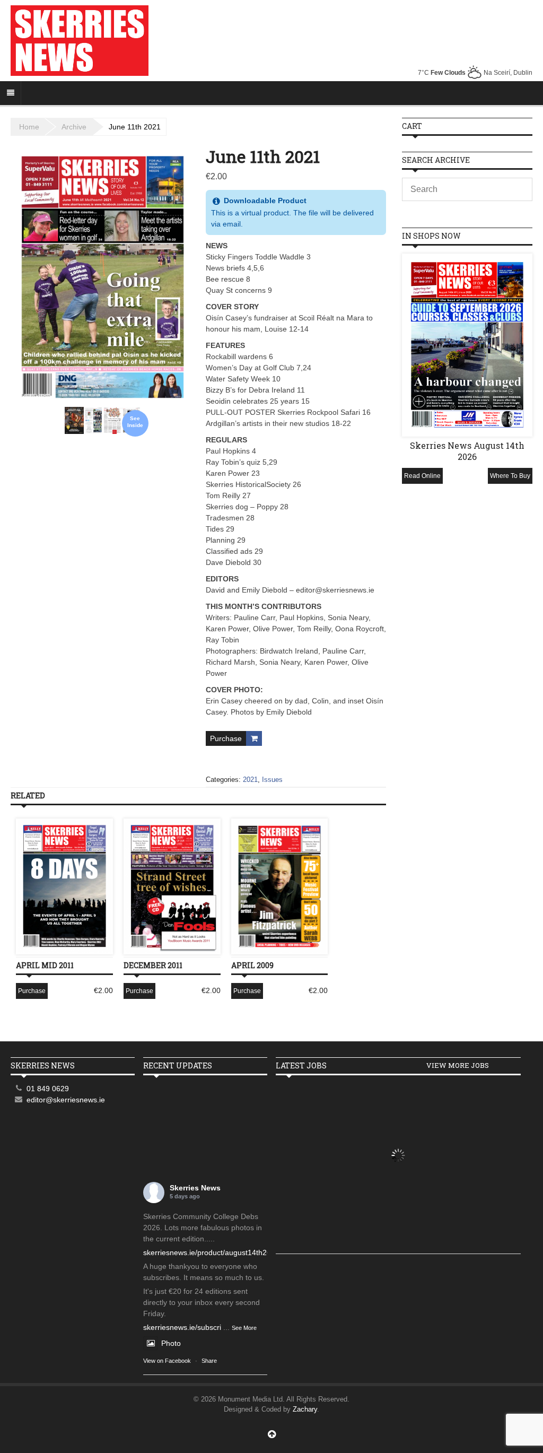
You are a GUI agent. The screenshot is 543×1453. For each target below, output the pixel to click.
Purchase (226, 738)
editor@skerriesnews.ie (66, 1099)
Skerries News (195, 1188)
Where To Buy (510, 476)
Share (209, 1361)
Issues (272, 780)
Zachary (305, 1409)
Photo (171, 1343)
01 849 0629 (48, 1088)
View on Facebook (167, 1361)
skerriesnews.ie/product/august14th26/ (208, 1252)
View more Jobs (457, 1065)
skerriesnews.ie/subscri (182, 1327)
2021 (250, 780)
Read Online (422, 476)
